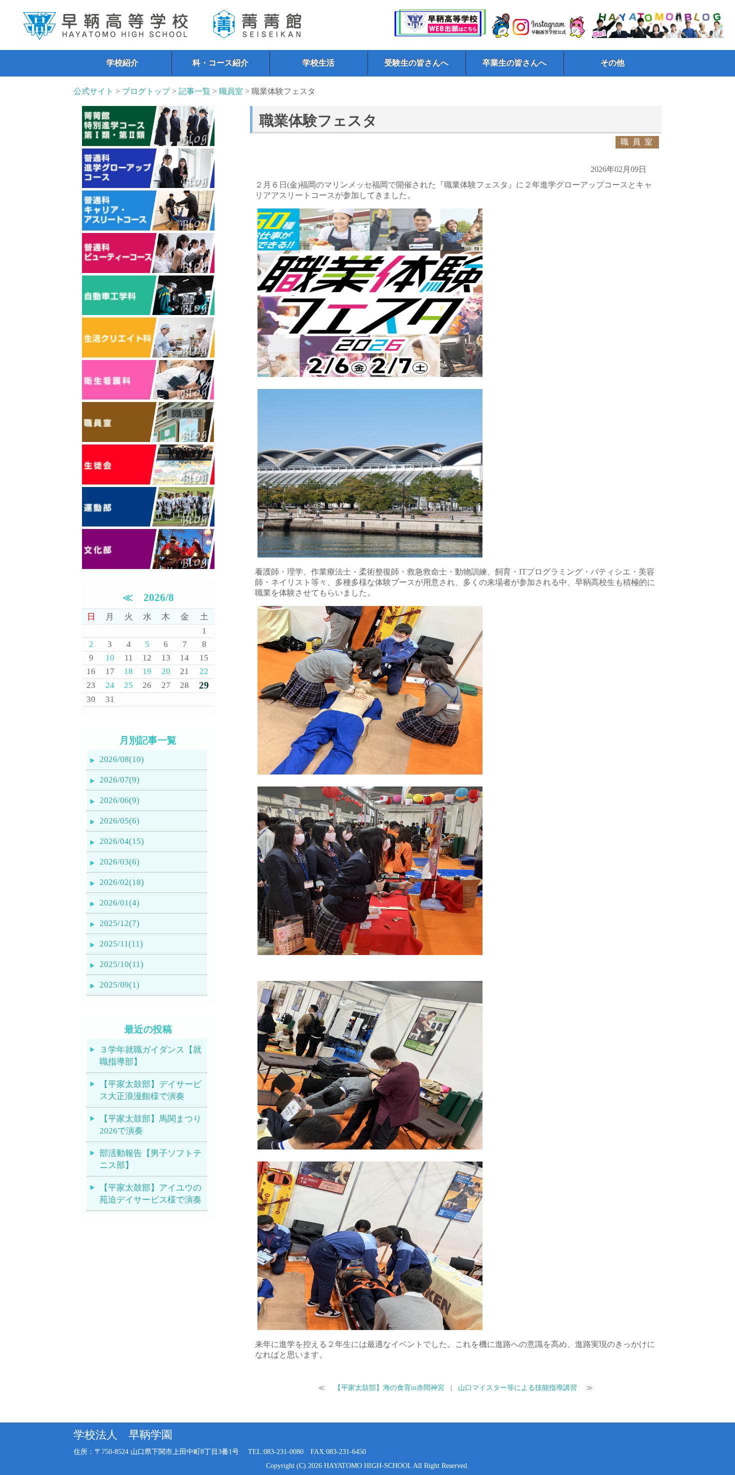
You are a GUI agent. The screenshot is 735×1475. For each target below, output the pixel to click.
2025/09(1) (120, 985)
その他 (612, 62)
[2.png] (370, 376)
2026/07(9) (120, 779)
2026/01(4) (120, 903)
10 (110, 657)
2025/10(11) (122, 964)
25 (128, 685)
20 (166, 671)
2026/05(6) (120, 821)
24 (110, 685)
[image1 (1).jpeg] (370, 1330)
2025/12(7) (120, 923)
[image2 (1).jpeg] (370, 774)
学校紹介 (122, 62)
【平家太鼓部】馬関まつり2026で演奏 (151, 1125)
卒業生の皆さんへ (514, 62)
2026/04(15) (122, 841)
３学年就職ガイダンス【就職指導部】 (151, 1055)
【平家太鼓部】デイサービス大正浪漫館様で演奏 (151, 1090)
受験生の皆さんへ (416, 62)
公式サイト (94, 91)
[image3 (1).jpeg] (370, 954)
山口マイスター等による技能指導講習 (518, 1388)
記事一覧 (194, 91)
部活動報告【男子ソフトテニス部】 (151, 1159)
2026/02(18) (122, 882)
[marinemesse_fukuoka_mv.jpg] (370, 557)
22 (204, 671)
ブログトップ (146, 91)
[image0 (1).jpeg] (370, 1149)
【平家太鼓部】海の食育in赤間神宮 (388, 1388)
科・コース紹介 (220, 62)
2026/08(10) (122, 759)
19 (147, 671)
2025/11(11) (121, 943)
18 (128, 671)
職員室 (231, 91)
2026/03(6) (120, 861)
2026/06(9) (120, 800)
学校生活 (318, 62)
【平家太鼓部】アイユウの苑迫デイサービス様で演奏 (151, 1193)
